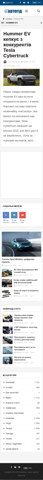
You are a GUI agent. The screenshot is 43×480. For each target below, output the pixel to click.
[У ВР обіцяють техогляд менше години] (8, 330)
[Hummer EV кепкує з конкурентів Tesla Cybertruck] (21, 77)
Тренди (9, 433)
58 (32, 342)
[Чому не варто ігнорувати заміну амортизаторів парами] (7, 294)
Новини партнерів (15, 413)
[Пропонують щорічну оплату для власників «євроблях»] (8, 340)
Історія (9, 387)
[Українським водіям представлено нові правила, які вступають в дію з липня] (8, 318)
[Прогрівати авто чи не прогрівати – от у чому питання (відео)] (8, 350)
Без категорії (12, 392)
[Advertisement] (21, 174)
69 (33, 323)
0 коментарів (10, 66)
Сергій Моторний (14, 62)
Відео (8, 398)
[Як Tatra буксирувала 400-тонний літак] (7, 273)
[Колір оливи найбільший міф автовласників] (7, 283)
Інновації (10, 382)
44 (33, 352)
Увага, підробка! (14, 444)
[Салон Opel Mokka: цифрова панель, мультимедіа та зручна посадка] (21, 244)
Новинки (10, 418)
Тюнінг (9, 438)
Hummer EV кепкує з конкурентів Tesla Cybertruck (17, 44)
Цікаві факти (12, 449)
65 (33, 332)
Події (8, 423)
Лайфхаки (11, 408)
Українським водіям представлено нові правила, (23, 317)
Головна (9, 19)
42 (33, 363)
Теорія (9, 428)
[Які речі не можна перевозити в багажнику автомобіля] (8, 360)
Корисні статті (12, 403)
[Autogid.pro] (13, 10)
